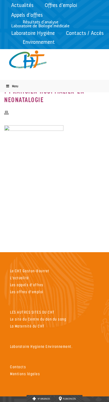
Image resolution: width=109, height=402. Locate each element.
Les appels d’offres (27, 284)
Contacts (18, 366)
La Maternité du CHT (27, 326)
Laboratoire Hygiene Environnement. (41, 346)
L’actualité (19, 277)
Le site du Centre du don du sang (38, 319)
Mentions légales (25, 373)
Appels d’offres (27, 15)
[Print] (9, 112)
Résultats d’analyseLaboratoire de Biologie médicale (40, 23)
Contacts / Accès (85, 33)
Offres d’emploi (61, 5)
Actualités (22, 5)
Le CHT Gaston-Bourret (29, 270)
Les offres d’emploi (27, 291)
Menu (15, 86)
